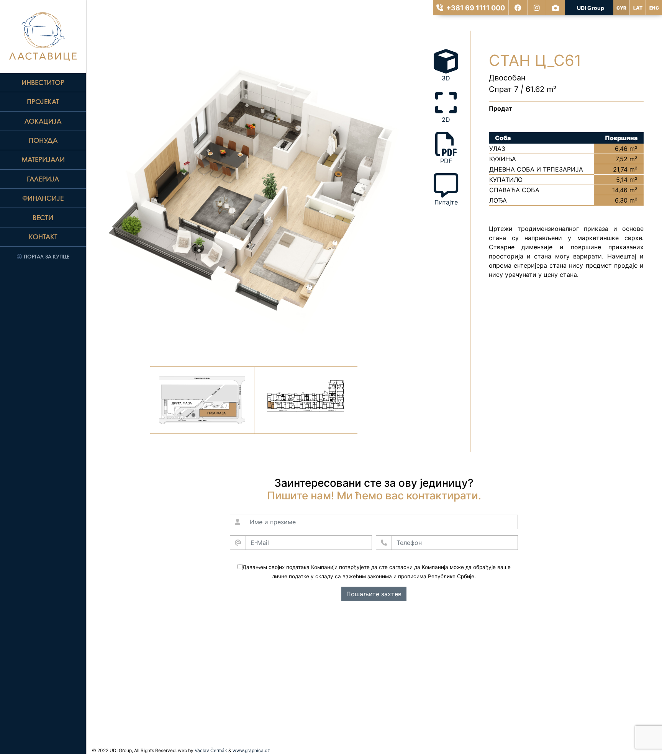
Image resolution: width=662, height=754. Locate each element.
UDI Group (590, 8)
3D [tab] (446, 78)
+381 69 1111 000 (475, 8)
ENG (654, 8)
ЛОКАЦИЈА (43, 121)
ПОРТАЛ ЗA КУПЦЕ (45, 256)
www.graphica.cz (251, 750)
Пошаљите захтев (373, 594)
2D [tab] (446, 119)
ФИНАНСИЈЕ (43, 198)
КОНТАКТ (43, 237)
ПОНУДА (43, 140)
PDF (446, 161)
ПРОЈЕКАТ (43, 101)
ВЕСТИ (43, 217)
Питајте (446, 202)
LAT (637, 8)
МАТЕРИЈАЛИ (43, 159)
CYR (621, 8)
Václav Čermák (211, 750)
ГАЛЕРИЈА (43, 179)
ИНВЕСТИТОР (42, 82)
